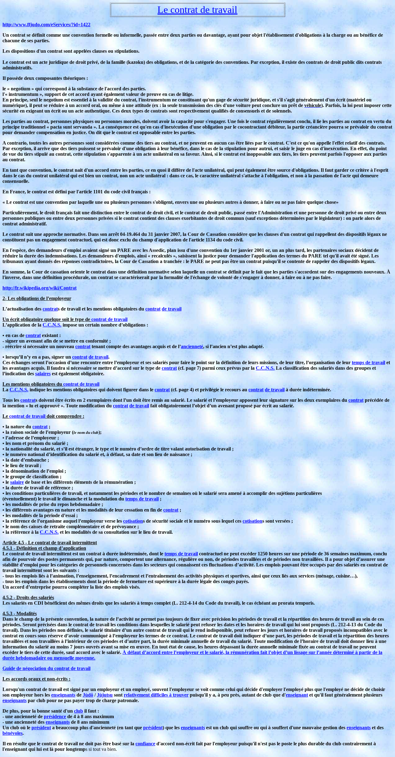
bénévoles (12, 733)
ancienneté (192, 346)
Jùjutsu (105, 694)
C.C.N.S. (52, 324)
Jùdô (88, 694)
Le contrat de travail (197, 9)
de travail (171, 308)
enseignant (297, 694)
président (41, 727)
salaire (17, 482)
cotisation (133, 521)
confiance (145, 743)
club (78, 711)
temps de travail (368, 362)
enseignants (63, 694)
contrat (50, 308)
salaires (43, 373)
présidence (55, 716)
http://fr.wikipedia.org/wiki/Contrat (39, 287)
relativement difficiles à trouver (156, 694)
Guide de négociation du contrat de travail (46, 668)
